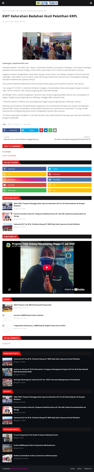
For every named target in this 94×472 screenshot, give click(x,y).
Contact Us (88, 469)
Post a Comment (9, 155)
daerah (10, 124)
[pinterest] (70, 174)
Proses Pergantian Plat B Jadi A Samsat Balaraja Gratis (36, 435)
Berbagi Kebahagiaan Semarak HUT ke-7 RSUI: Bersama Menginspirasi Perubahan (47, 380)
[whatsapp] (24, 190)
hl (21, 124)
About (79, 469)
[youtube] (24, 185)
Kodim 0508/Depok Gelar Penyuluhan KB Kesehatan (34, 445)
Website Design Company (19, 469)
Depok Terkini (9, 21)
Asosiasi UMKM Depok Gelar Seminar (29, 315)
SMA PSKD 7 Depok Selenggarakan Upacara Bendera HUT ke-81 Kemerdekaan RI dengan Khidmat (49, 204)
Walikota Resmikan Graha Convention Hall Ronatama (35, 455)
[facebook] (24, 169)
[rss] (24, 174)
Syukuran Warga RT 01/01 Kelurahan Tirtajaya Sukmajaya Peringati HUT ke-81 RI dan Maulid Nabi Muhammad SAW (51, 370)
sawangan (11, 11)
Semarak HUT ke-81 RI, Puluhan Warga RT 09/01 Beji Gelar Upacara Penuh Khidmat (47, 224)
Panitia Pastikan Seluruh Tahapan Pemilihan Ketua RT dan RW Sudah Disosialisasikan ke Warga (50, 215)
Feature (16, 124)
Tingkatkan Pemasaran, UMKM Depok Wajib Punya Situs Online (39, 325)
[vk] (70, 180)
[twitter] (70, 169)
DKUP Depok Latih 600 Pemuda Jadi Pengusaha (32, 305)
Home (4, 11)
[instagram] (24, 180)
